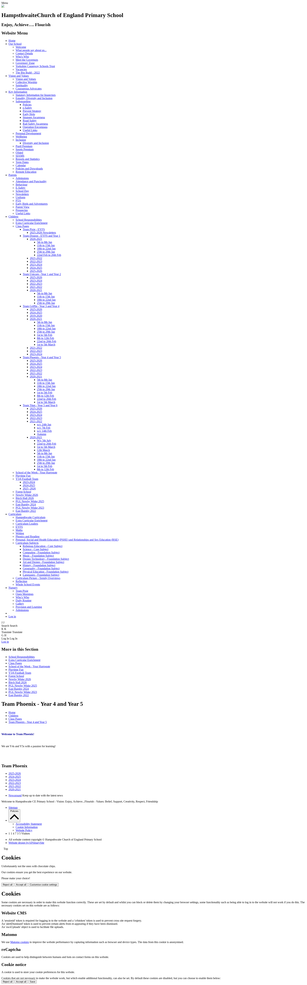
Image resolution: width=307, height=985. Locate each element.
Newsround (15, 795)
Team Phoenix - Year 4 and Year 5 (42, 357)
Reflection (21, 581)
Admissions (22, 178)
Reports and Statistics (28, 158)
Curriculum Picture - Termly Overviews (38, 578)
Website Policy (24, 830)
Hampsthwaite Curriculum (30, 517)
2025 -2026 (29, 488)
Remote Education (26, 171)
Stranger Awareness (34, 117)
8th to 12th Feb (45, 338)
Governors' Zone (25, 63)
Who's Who (22, 56)
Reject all (7, 884)
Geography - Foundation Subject (41, 568)
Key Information (18, 91)
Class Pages (22, 226)
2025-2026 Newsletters (43, 232)
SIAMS (20, 155)
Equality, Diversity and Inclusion (34, 98)
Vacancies (21, 69)
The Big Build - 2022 (28, 72)
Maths (19, 530)
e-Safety (27, 107)
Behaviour (21, 184)
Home (12, 40)
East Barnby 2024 (26, 504)
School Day (22, 190)
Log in (12, 616)
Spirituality (22, 85)
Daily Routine (23, 600)
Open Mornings (24, 594)
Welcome (21, 47)
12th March (43, 450)
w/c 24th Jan (44, 424)
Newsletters (22, 194)
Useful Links (30, 130)
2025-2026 (36, 270)
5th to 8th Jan (44, 242)
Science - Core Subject (35, 549)
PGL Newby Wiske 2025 (30, 501)
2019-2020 (36, 315)
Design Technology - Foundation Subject (46, 558)
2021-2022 (36, 258)
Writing (20, 533)
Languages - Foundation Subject (41, 574)
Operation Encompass (35, 127)
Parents (13, 174)
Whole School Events (28, 584)
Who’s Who (22, 597)
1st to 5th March (46, 344)
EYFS (19, 526)
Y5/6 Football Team (27, 478)
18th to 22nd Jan (46, 248)
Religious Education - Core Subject (42, 546)
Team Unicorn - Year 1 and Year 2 (42, 274)
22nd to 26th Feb (46, 341)
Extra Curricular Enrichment (31, 222)
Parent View (22, 206)
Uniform (20, 197)
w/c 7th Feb (43, 427)
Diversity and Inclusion (36, 142)
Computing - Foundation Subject (41, 552)
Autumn (41, 434)
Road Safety (30, 120)
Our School (15, 43)
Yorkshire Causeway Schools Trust (35, 66)
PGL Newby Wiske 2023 (30, 507)
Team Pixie (22, 590)
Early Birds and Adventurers (32, 203)
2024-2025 (36, 267)
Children (13, 216)
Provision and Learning (29, 606)
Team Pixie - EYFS (34, 229)
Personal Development (28, 133)
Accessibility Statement (29, 823)
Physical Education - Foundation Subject (45, 571)
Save (32, 981)
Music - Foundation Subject (38, 555)
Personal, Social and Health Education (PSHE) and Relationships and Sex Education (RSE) (67, 539)
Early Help (29, 114)
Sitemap (13, 807)
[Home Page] (2, 6)
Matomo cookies (19, 942)
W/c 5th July (44, 440)
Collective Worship (26, 82)
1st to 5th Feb (44, 334)
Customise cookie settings (43, 884)
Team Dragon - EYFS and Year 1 (41, 235)
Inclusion (21, 139)
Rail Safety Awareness (35, 123)
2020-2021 (36, 238)
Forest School (23, 491)
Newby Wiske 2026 (27, 494)
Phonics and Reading (27, 536)
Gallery (20, 603)
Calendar (21, 165)
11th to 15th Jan (46, 245)
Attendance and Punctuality (31, 181)
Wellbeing (21, 136)
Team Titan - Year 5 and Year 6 (40, 405)
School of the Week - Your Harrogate (36, 472)
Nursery (13, 587)
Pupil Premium (24, 146)
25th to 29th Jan (46, 251)
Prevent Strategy (32, 111)
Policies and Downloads (29, 168)
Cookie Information (27, 827)
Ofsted (19, 152)
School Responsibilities (29, 219)
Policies (27, 104)
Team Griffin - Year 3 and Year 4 (41, 306)
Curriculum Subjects (27, 542)
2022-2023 (36, 261)
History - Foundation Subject (39, 565)
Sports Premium (25, 149)
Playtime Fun (23, 475)
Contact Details (24, 53)
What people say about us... (31, 50)
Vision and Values (19, 75)
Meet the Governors (27, 59)
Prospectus (22, 210)
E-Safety (20, 187)
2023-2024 (36, 264)
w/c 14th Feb (44, 430)
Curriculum (15, 514)
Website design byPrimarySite (26, 842)
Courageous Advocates (29, 88)
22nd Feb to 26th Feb (49, 254)
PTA (18, 200)
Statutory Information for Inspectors (36, 95)
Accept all (21, 884)
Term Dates (22, 162)
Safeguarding (23, 101)
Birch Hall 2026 (25, 498)
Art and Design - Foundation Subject (43, 562)
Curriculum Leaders (27, 523)
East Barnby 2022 (26, 510)
